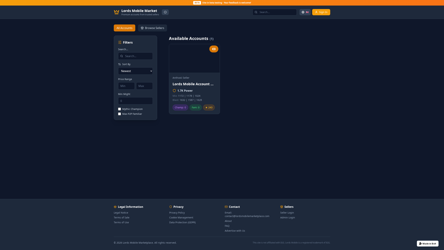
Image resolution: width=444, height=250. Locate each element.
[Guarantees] (165, 12)
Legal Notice (121, 212)
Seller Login (287, 212)
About (228, 221)
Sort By (126, 64)
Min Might (124, 94)
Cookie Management (181, 217)
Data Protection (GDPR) (182, 222)
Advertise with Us (235, 230)
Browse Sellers (154, 28)
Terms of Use (121, 222)
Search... (123, 49)
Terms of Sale (121, 217)
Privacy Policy (177, 212)
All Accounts (125, 28)
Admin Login (287, 217)
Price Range (125, 79)
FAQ (227, 225)
